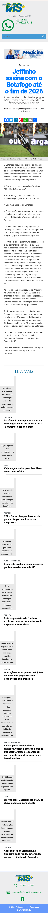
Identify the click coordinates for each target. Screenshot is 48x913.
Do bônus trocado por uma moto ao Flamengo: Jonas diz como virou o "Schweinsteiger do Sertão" (23, 423)
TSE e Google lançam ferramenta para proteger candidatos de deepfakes (22, 519)
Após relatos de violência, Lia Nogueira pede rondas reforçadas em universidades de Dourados (22, 854)
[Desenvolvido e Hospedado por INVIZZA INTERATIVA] (24, 910)
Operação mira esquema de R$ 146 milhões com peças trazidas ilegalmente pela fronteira (23, 675)
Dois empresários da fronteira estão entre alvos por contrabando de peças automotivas (23, 621)
